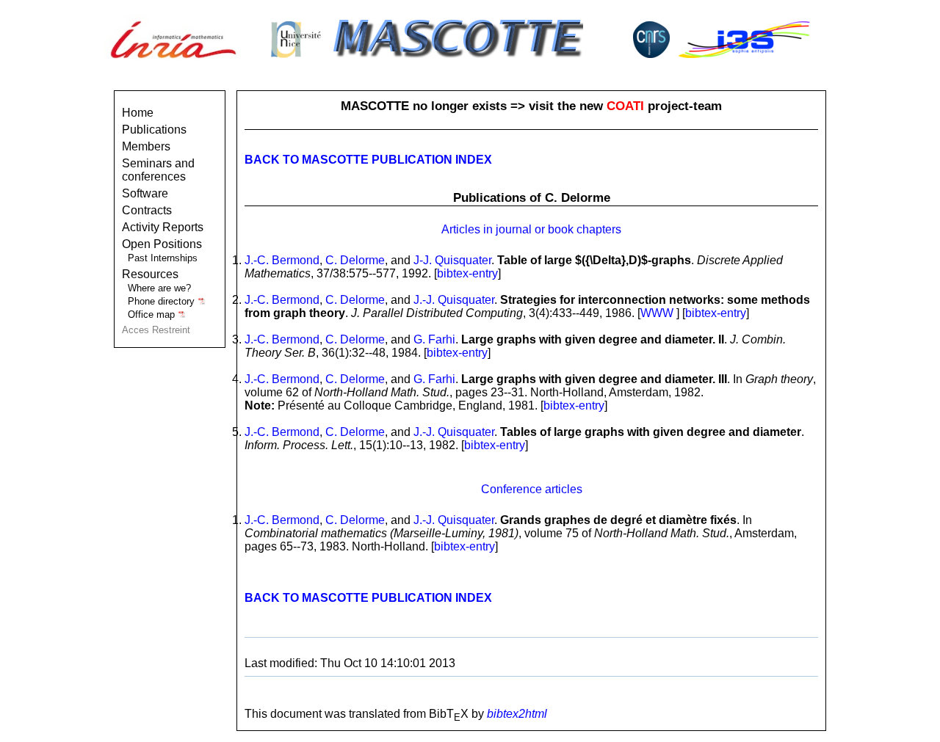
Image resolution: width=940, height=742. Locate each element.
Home (137, 112)
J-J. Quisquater (452, 260)
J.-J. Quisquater (453, 300)
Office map (153, 314)
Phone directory (163, 301)
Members (146, 146)
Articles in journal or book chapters (531, 229)
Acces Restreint (156, 329)
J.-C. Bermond (282, 260)
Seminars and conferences (158, 170)
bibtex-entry (467, 273)
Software (145, 193)
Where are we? (159, 288)
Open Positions (162, 244)
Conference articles (531, 489)
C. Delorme (355, 260)
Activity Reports (162, 227)
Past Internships (163, 257)
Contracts (147, 210)
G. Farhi (434, 339)
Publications (154, 129)
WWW (656, 313)
